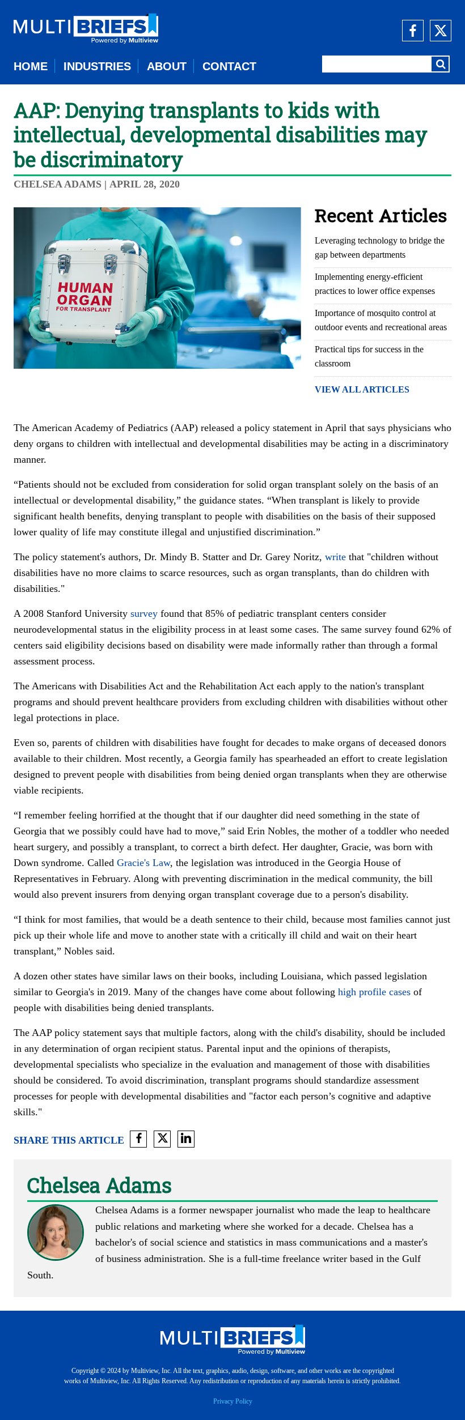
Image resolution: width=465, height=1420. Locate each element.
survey (144, 613)
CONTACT (229, 66)
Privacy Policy (232, 1401)
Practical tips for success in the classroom (369, 356)
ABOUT (167, 66)
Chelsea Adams (59, 184)
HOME (31, 66)
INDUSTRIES (97, 66)
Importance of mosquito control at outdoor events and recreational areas (381, 320)
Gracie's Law (143, 862)
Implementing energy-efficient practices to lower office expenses (375, 284)
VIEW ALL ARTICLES (362, 389)
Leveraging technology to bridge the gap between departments (380, 247)
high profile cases (374, 991)
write (335, 556)
